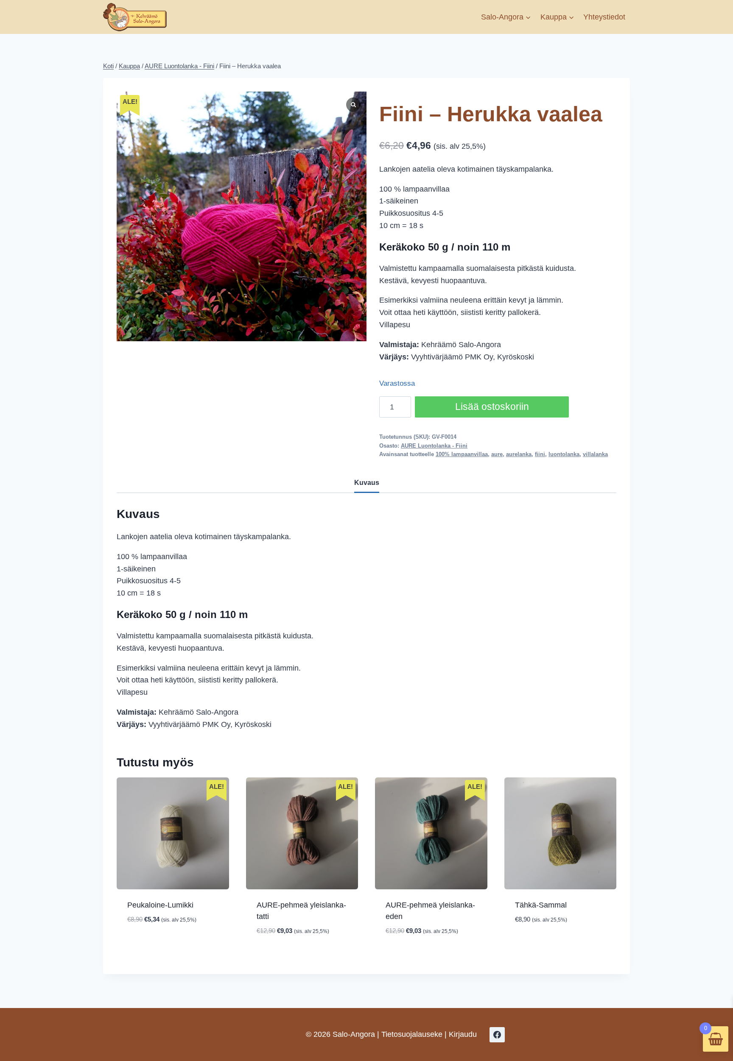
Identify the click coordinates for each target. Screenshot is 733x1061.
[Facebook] (497, 1034)
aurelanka (519, 454)
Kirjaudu (463, 1034)
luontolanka (563, 454)
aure (497, 454)
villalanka (595, 454)
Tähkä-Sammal (541, 905)
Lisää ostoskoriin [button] (172, 945)
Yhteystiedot (604, 17)
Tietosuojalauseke (411, 1034)
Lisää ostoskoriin (492, 406)
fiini (540, 454)
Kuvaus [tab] (366, 482)
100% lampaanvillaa (462, 454)
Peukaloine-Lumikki (160, 905)
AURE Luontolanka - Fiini (434, 446)
